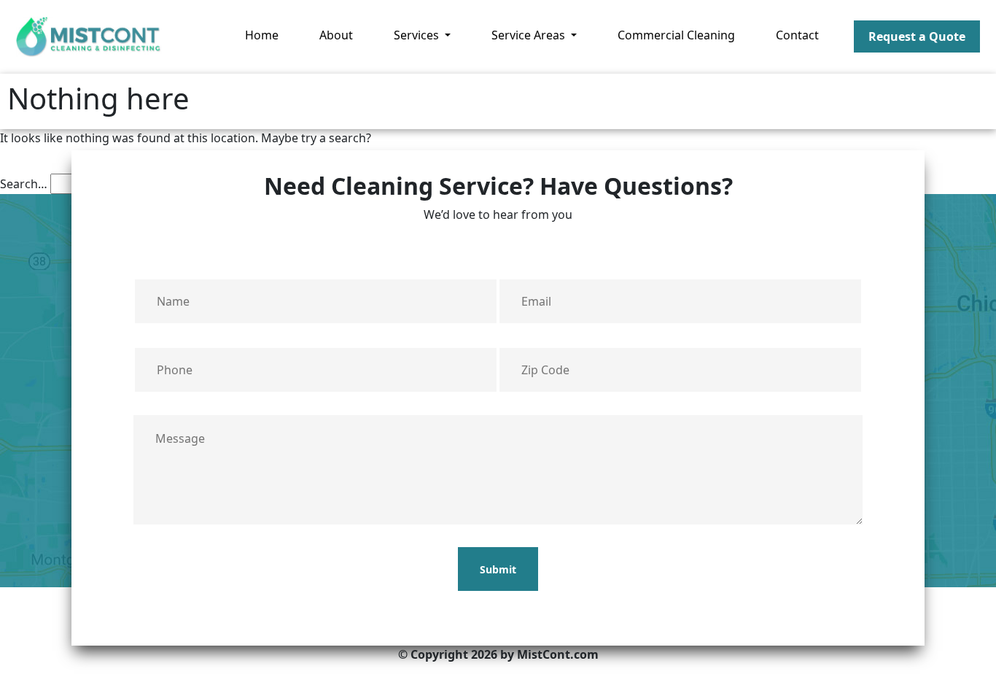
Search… (23, 184)
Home (262, 35)
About (336, 35)
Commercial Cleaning (676, 35)
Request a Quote (916, 36)
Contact (797, 35)
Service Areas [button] (529, 35)
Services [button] (418, 35)
